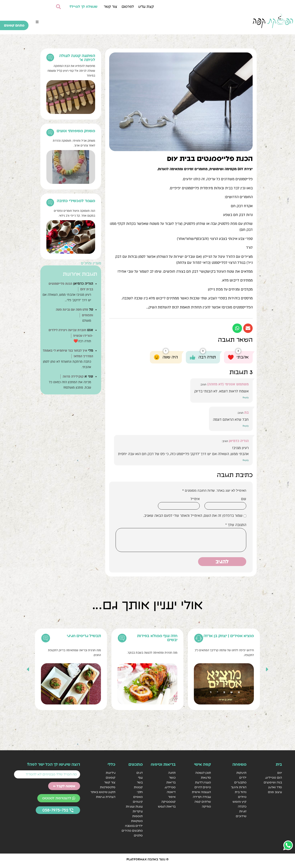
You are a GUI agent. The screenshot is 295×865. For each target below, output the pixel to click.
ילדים (242, 777)
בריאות (170, 782)
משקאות (137, 821)
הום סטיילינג (273, 777)
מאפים (138, 797)
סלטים (138, 835)
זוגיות (242, 811)
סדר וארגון (275, 787)
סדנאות (206, 777)
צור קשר (110, 6)
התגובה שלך (235, 525)
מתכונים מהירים (132, 830)
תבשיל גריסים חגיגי (84, 636)
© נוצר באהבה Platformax (147, 859)
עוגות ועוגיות (134, 806)
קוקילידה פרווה (73, 376)
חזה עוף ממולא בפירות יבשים (157, 638)
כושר (172, 777)
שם (243, 499)
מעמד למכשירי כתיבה (76, 201)
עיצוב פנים (275, 792)
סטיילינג (170, 787)
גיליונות (110, 773)
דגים (139, 773)
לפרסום (128, 6)
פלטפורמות (107, 787)
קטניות (138, 787)
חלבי (140, 792)
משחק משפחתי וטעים (76, 131)
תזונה (171, 773)
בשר (140, 782)
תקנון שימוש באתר (103, 792)
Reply (246, 397)
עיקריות (138, 811)
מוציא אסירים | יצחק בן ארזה (228, 636)
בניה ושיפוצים (273, 782)
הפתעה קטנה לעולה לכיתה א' (77, 57)
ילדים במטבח (134, 826)
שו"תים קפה (202, 801)
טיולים (242, 797)
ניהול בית (240, 792)
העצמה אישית (201, 792)
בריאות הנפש (166, 806)
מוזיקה (206, 806)
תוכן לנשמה (203, 773)
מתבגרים (240, 782)
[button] (37, 22)
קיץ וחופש (239, 801)
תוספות (137, 816)
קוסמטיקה (168, 801)
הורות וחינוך (238, 787)
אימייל (195, 499)
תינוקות (241, 773)
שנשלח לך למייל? (83, 6)
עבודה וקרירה (202, 797)
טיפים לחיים (202, 787)
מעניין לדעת (203, 782)
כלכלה (242, 806)
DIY (279, 773)
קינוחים (138, 801)
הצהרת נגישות (105, 797)
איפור (171, 797)
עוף (140, 777)
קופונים (110, 777)
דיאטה (171, 792)
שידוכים (241, 816)
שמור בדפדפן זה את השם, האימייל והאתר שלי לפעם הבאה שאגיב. (193, 516)
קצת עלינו (146, 6)
